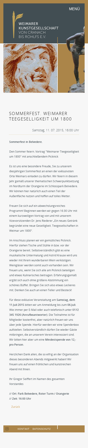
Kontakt (24, 428)
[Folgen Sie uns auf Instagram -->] (7, 429)
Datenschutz (41, 428)
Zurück (15, 407)
